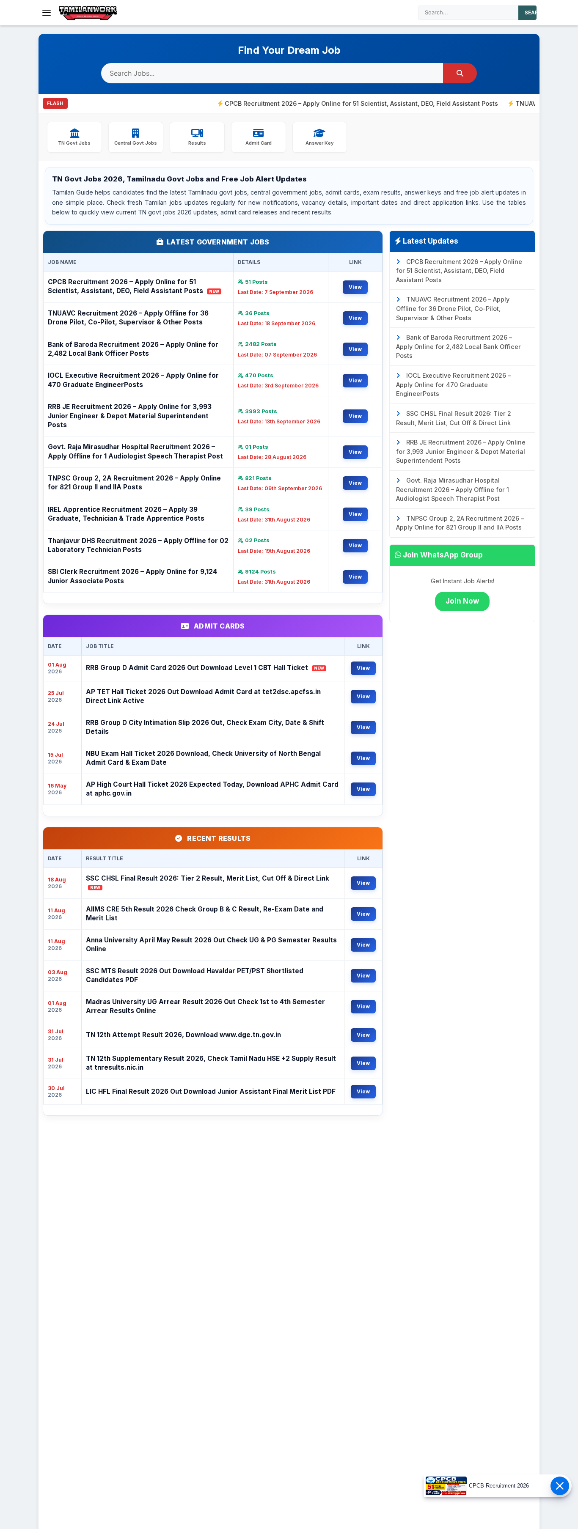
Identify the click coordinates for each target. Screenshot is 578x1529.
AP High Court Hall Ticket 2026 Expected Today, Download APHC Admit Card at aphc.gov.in (212, 788)
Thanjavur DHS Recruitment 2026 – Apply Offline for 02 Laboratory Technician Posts (138, 545)
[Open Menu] (46, 13)
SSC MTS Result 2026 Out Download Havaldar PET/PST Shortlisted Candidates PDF (194, 975)
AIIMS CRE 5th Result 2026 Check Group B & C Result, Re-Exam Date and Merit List (204, 913)
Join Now (462, 601)
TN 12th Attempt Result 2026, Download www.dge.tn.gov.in (183, 1035)
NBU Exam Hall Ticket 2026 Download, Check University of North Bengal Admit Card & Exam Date (203, 757)
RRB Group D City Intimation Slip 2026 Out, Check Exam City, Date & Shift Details (205, 727)
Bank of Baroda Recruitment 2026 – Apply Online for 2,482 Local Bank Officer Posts (133, 348)
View (355, 287)
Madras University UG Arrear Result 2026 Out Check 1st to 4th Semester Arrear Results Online (205, 1006)
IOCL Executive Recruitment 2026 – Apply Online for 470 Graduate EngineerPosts (133, 379)
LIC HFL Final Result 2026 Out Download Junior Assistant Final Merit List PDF (211, 1091)
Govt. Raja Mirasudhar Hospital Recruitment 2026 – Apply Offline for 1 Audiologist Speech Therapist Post (135, 451)
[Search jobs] (460, 73)
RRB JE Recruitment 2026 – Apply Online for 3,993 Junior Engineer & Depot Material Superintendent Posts (130, 416)
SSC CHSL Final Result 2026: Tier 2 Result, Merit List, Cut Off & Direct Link (207, 882)
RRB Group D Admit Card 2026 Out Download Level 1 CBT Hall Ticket (205, 668)
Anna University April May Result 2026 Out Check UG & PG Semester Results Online (211, 944)
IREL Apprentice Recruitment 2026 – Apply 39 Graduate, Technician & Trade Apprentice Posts (126, 513)
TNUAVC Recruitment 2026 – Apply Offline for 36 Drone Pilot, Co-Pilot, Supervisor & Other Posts (128, 317)
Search (535, 12)
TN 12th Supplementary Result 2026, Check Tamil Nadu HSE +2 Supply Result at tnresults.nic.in (211, 1062)
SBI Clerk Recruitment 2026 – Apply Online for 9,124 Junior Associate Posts (132, 576)
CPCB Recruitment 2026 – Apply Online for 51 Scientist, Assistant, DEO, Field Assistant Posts (327, 103)
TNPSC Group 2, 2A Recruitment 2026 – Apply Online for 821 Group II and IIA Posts (134, 482)
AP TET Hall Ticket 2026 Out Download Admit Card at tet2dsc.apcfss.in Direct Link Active (203, 696)
